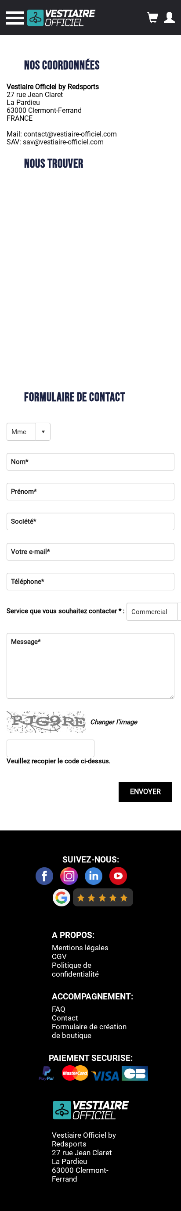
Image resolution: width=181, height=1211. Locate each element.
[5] (124, 897)
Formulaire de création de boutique (89, 1031)
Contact (65, 1017)
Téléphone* (27, 582)
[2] (92, 897)
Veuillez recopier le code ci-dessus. (59, 761)
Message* (25, 642)
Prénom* (23, 492)
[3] (103, 897)
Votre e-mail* (30, 552)
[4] (113, 897)
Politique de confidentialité (75, 969)
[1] (81, 897)
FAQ (58, 1009)
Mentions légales (80, 947)
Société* (23, 521)
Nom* (19, 462)
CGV (59, 956)
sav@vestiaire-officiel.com (63, 142)
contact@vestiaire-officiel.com (70, 134)
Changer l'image (113, 722)
